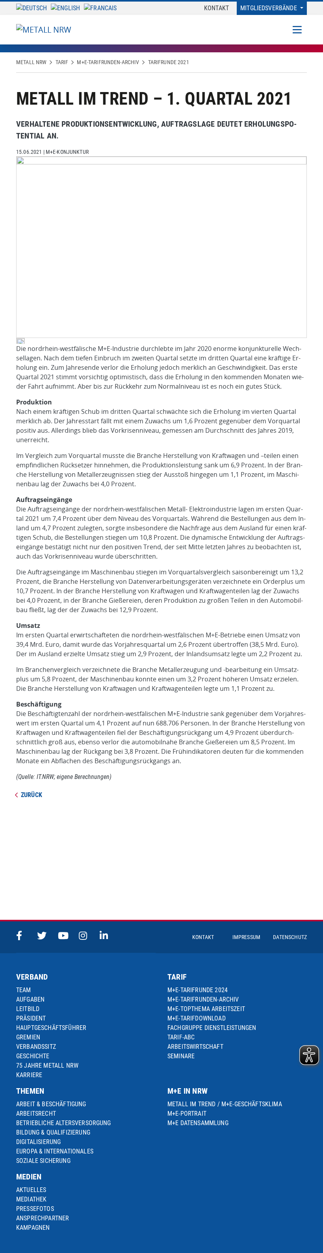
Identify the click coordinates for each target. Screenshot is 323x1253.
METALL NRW (31, 62)
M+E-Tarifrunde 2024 (197, 990)
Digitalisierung (38, 1142)
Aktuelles (31, 1190)
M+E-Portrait (186, 1113)
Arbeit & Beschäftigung (51, 1104)
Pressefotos (35, 1208)
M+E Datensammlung (197, 1123)
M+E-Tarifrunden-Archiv (108, 62)
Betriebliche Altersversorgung (63, 1123)
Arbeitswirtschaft (195, 1046)
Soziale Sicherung (43, 1160)
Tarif (62, 62)
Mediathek (31, 1199)
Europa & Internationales (54, 1151)
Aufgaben (30, 999)
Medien (28, 1176)
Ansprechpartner (42, 1218)
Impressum (246, 937)
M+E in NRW (187, 1091)
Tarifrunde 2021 (168, 62)
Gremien (28, 1037)
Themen (30, 1091)
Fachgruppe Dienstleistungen (211, 1028)
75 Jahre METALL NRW (47, 1065)
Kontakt (216, 8)
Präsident (31, 1018)
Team (23, 990)
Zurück (31, 795)
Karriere (29, 1075)
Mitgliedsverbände (269, 8)
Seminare (181, 1056)
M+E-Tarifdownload (196, 1018)
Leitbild (27, 1009)
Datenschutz (290, 937)
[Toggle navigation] (297, 29)
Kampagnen (33, 1227)
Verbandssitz (36, 1046)
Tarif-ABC (181, 1037)
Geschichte (33, 1056)
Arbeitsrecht (36, 1113)
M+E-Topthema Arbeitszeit (206, 1009)
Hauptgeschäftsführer (51, 1028)
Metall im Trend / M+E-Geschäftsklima (224, 1104)
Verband (32, 977)
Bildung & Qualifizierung (53, 1132)
